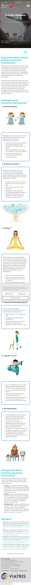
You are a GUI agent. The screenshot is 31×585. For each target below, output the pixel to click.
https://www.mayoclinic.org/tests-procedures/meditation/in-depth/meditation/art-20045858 (16, 547)
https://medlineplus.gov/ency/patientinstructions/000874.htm (16, 526)
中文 (2, 5)
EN (2, 2)
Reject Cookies (9, 293)
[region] (15, 292)
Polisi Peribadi (5, 571)
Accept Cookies (22, 293)
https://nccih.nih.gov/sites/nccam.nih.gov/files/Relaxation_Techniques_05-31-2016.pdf (16, 533)
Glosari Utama (14, 571)
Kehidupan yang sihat (15, 41)
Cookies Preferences (6, 583)
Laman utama (4, 41)
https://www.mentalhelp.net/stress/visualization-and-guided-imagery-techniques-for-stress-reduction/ (16, 541)
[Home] (12, 6)
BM (6, 2)
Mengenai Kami (23, 571)
